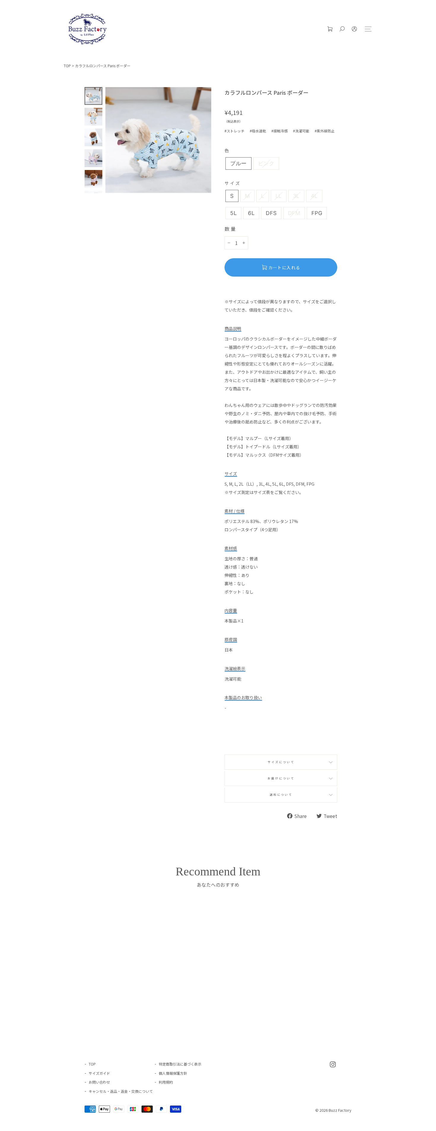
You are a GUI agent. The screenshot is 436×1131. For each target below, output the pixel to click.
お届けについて (281, 778)
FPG (316, 213)
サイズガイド (99, 1073)
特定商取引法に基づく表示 (180, 1063)
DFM (294, 213)
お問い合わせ (99, 1082)
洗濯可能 (302, 130)
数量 (231, 228)
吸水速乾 (259, 130)
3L (296, 196)
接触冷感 (280, 130)
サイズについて (281, 762)
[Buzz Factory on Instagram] (333, 1063)
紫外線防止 (326, 130)
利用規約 (166, 1082)
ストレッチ (235, 130)
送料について (281, 794)
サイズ (233, 183)
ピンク (266, 163)
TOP (67, 65)
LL (279, 196)
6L (251, 213)
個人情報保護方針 (173, 1073)
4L (314, 196)
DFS (271, 213)
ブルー (238, 163)
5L (233, 213)
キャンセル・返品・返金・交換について (121, 1091)
